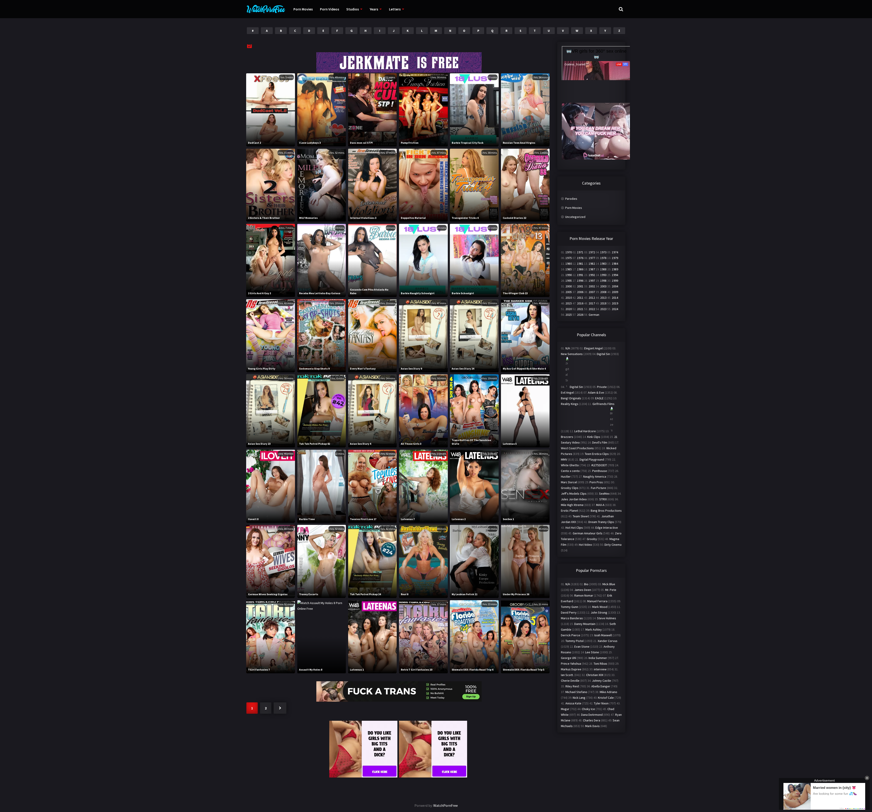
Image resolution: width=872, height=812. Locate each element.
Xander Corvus (607, 641)
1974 (615, 252)
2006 (580, 292)
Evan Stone (582, 646)
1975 (568, 258)
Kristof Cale (606, 698)
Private (602, 387)
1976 (580, 258)
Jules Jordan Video (574, 499)
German (594, 315)
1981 (580, 264)
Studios (352, 9)
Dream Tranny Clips (601, 522)
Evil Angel (567, 392)
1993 (603, 275)
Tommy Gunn (569, 607)
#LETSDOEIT (599, 465)
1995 (568, 281)
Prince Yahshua (571, 663)
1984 (615, 264)
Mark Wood (599, 607)
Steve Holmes (606, 618)
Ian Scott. (567, 675)
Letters (395, 9)
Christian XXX (594, 675)
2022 (592, 309)
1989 (615, 269)
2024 (615, 309)
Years (374, 9)
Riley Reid (572, 686)
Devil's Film (599, 442)
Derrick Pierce (570, 635)
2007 (592, 292)
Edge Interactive (606, 528)
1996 (580, 281)
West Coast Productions (577, 448)
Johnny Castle (601, 681)
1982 (592, 264)
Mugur (565, 709)
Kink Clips (593, 437)
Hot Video (585, 545)
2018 (603, 303)
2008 (603, 292)
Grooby (592, 539)
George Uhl (568, 658)
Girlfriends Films (603, 404)
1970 (568, 252)
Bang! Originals (571, 398)
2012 (592, 298)
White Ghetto (570, 465)
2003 (603, 286)
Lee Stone (592, 652)
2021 (580, 309)
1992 (592, 275)
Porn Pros (596, 482)
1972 (592, 252)
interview (600, 669)
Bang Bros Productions (606, 510)
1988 (603, 269)
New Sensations (572, 354)
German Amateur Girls (587, 533)
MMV (564, 459)
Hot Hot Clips (574, 528)
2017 (592, 303)
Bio (586, 584)
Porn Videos (329, 9)
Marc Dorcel (569, 482)
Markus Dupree (571, 669)
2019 (615, 303)
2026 (580, 315)
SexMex (604, 493)
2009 (615, 292)
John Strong (599, 612)
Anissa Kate (573, 703)
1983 (603, 264)
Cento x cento (570, 471)
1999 (615, 281)
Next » (280, 708)
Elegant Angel (593, 348)
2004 (615, 286)
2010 (568, 298)
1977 (592, 258)
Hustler (566, 476)
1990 (568, 275)
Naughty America (594, 476)
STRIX (603, 499)
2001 (580, 286)
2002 (592, 286)
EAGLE (599, 398)
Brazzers (567, 437)
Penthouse (599, 471)
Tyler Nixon (601, 703)
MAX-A (600, 505)
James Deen (582, 590)
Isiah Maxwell (603, 635)
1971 (580, 252)
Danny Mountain (584, 624)
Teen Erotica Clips (597, 454)
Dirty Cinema (613, 545)
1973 (603, 252)
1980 (568, 264)
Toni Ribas (600, 663)
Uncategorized (575, 217)
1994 (615, 275)
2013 (603, 298)
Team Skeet (581, 516)
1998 (603, 281)
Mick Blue (608, 584)
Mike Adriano (608, 692)
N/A (567, 348)
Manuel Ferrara (597, 601)
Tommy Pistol (574, 641)
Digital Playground (592, 459)
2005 (568, 292)
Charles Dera (591, 720)
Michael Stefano (576, 692)
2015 (568, 303)
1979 (615, 258)
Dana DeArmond (592, 715)
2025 (568, 315)
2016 (580, 303)
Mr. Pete (610, 590)
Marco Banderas (572, 618)
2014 (615, 298)
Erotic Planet (569, 510)
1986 (580, 269)
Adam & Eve (596, 392)
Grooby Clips (569, 488)
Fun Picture (598, 488)
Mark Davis (592, 726)
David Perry (569, 612)
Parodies (571, 199)
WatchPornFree (445, 805)
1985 (568, 269)
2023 (603, 309)
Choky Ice (588, 709)
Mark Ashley (593, 629)
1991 (580, 275)
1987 (592, 269)
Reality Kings (569, 404)
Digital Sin (603, 354)
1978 (603, 258)
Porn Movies (303, 9)
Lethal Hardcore (585, 431)
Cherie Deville (570, 681)
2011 (580, 298)
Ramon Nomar (583, 595)
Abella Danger (600, 686)
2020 (568, 309)
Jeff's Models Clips (574, 493)
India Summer (598, 658)
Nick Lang (579, 698)
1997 (592, 281)
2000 (568, 286)
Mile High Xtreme (572, 505)
